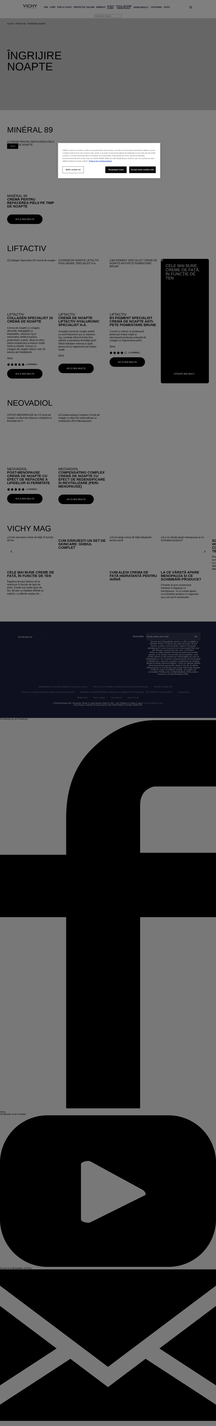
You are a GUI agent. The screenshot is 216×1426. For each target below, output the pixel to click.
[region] (109, 160)
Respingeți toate (116, 170)
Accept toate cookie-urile (142, 170)
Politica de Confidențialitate (100, 161)
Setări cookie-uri (73, 170)
